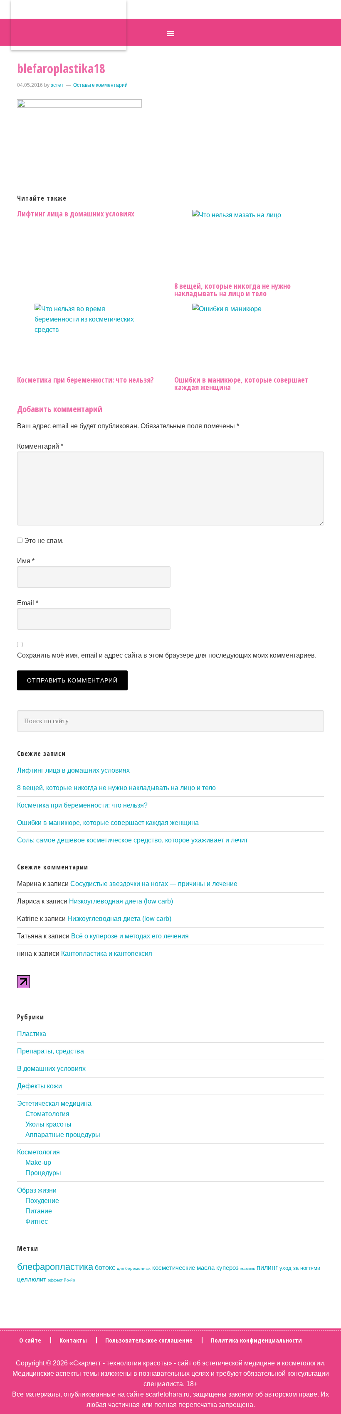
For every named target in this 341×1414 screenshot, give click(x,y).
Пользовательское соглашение (149, 1340)
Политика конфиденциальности (256, 1340)
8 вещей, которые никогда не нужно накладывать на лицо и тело (232, 289)
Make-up (38, 1162)
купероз (227, 1267)
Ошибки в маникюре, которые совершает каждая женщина (241, 383)
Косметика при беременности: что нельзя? (85, 380)
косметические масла (183, 1267)
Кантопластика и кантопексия (106, 953)
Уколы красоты (48, 1124)
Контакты (73, 1340)
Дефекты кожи (39, 1086)
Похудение (42, 1200)
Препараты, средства (50, 1051)
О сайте (30, 1340)
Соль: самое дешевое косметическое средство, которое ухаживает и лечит (132, 840)
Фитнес (36, 1221)
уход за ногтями (299, 1268)
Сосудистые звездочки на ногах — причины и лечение (153, 883)
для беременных (134, 1268)
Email (27, 602)
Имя (26, 561)
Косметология (38, 1152)
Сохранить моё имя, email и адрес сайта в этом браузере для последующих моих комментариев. (166, 655)
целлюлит (31, 1279)
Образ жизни (37, 1190)
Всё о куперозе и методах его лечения (130, 936)
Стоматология (47, 1113)
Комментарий (40, 446)
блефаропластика (55, 1267)
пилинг (267, 1267)
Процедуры (43, 1172)
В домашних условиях (51, 1068)
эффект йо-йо (61, 1280)
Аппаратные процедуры (62, 1134)
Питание (38, 1211)
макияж (247, 1268)
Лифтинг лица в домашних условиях (75, 213)
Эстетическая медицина (54, 1103)
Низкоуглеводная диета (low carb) (121, 901)
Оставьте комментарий (100, 85)
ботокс (105, 1267)
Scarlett (68, 25)
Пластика (31, 1033)
